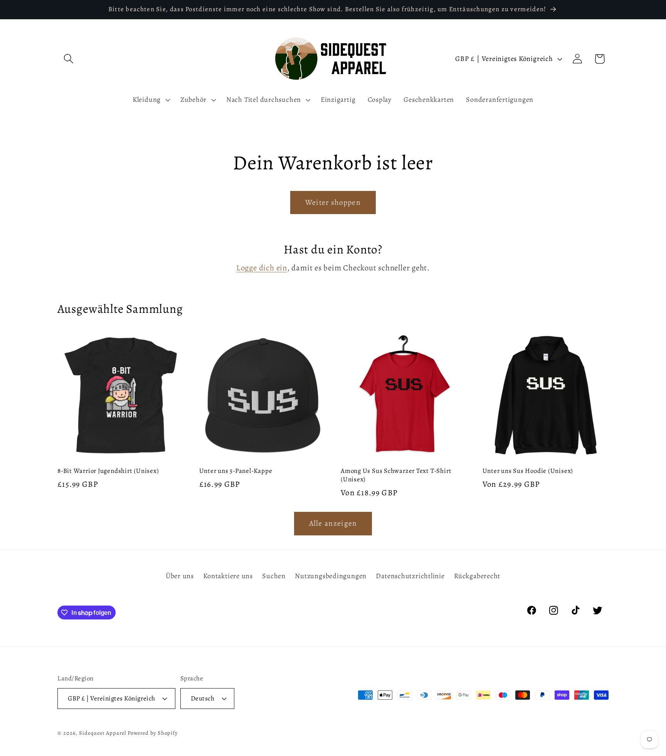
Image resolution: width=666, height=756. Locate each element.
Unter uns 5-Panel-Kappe (235, 471)
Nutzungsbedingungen (331, 575)
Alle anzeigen (333, 523)
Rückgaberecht (477, 575)
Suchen (274, 575)
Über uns (180, 575)
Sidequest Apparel (102, 733)
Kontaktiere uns (228, 575)
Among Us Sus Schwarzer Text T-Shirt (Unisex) (396, 475)
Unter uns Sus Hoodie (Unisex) (528, 471)
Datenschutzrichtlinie (410, 575)
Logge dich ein (261, 267)
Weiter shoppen (333, 202)
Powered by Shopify (153, 733)
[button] (68, 59)
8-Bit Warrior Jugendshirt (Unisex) (108, 471)
